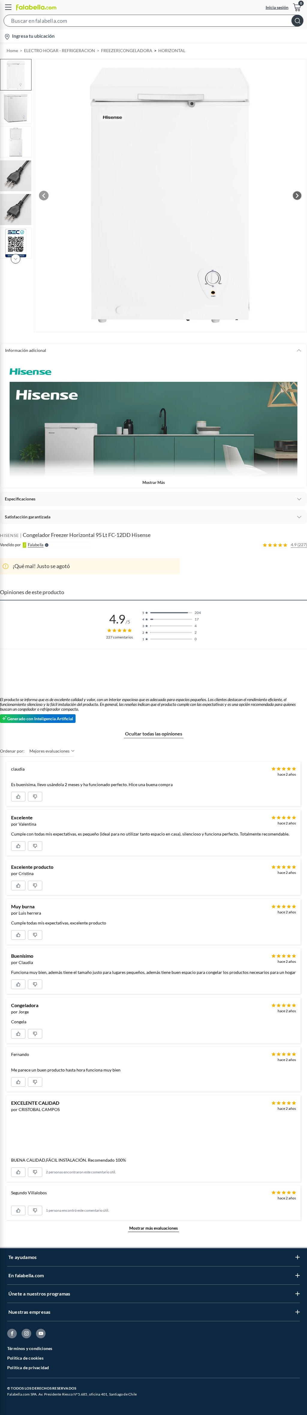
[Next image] (297, 195)
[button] (153, 22)
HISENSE (9, 535)
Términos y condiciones (29, 1348)
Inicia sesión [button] (277, 7)
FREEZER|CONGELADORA (126, 50)
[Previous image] (44, 195)
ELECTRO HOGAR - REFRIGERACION (59, 50)
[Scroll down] (15, 259)
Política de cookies (25, 1357)
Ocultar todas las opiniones (153, 733)
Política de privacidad (28, 1367)
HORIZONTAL (171, 50)
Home (12, 50)
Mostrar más (153, 482)
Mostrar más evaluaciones (153, 1228)
